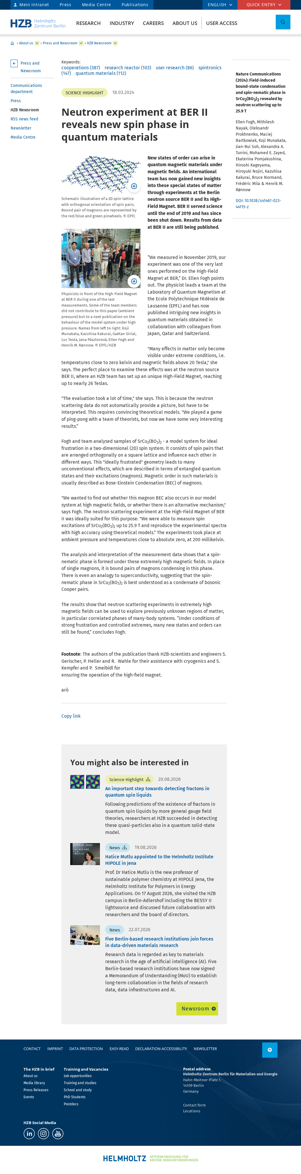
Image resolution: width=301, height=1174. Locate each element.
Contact (32, 1048)
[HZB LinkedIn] (29, 1133)
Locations (191, 1111)
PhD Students (75, 1097)
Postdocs (71, 1104)
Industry (122, 23)
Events (29, 1097)
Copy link (71, 716)
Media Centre (96, 4)
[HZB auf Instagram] (43, 1133)
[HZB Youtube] (57, 1133)
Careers (153, 23)
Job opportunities (78, 1076)
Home (12, 43)
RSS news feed (24, 119)
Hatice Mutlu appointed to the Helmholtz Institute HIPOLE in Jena (159, 860)
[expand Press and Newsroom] (81, 43)
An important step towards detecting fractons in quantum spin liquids (157, 792)
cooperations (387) (80, 67)
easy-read (119, 1048)
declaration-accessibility (161, 1048)
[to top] (269, 1050)
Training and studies (80, 1083)
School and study (78, 1090)
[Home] (38, 23)
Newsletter (21, 128)
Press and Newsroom (60, 43)
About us (185, 23)
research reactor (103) (128, 67)
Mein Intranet (34, 4)
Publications (135, 4)
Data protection (86, 1048)
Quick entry (261, 4)
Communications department (26, 88)
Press (65, 4)
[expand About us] (37, 43)
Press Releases (36, 1090)
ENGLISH (217, 4)
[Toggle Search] (283, 22)
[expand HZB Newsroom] (115, 43)
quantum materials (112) (101, 73)
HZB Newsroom (99, 43)
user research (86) (175, 67)
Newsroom (195, 1008)
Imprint (55, 1048)
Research (88, 23)
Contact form (194, 1105)
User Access (221, 23)
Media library (34, 1083)
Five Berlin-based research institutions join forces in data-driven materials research (159, 942)
